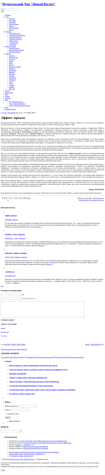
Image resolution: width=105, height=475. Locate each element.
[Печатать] (27, 198)
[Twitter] (5, 198)
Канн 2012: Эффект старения (15, 253)
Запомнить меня (13, 414)
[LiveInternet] (18, 198)
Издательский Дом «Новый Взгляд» (91, 200)
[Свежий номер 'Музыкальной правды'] (39, 357)
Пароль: (7, 410)
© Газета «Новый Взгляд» (10, 113)
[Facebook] (2, 198)
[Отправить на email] (20, 198)
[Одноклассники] (9, 198)
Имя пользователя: (11, 406)
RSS (6, 100)
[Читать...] (38, 227)
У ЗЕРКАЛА (9, 272)
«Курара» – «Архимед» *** (24, 445)
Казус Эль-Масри (93, 344)
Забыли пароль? (14, 421)
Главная (7, 15)
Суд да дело (4, 335)
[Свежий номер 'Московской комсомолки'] (69, 357)
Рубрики (8, 54)
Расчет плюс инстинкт (15, 344)
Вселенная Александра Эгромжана (35, 446)
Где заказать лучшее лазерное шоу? (21, 456)
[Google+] (11, 198)
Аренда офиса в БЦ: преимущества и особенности (26, 454)
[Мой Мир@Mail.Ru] (16, 198)
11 (21, 113)
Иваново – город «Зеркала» (15, 234)
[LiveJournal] (14, 198)
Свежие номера (10, 46)
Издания (8, 32)
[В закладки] (23, 198)
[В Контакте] (7, 198)
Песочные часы (5, 332)
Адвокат (3, 328)
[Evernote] (25, 198)
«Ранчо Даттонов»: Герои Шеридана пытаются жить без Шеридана (43, 441)
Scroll (3, 470)
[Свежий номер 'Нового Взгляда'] (13, 357)
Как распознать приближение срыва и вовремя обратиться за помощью (34, 452)
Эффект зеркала (11, 215)
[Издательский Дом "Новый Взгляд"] (14, 349)
